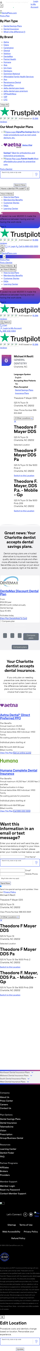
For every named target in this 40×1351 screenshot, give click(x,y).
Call (21, 811)
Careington (9, 48)
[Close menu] (2, 250)
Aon (5, 79)
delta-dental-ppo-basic (14, 88)
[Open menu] (1, 10)
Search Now (20, 185)
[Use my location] (36, 174)
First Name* (30, 857)
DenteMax (8, 56)
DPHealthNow (10, 94)
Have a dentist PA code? (13, 188)
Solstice (7, 53)
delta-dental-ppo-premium (16, 91)
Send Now (5, 883)
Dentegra (8, 71)
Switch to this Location (24, 475)
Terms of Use (25, 1225)
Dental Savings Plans (13, 26)
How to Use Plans (11, 197)
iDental (7, 50)
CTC (5, 100)
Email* (28, 870)
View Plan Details (8, 618)
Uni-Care (8, 68)
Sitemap (12, 1225)
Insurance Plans (22, 393)
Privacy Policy (9, 892)
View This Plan (6, 753)
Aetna (6, 42)
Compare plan (8, 621)
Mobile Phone (31, 874)
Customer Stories (11, 203)
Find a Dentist (6, 169)
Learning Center (11, 208)
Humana (7, 62)
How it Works (7, 194)
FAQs (6, 206)
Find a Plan (5, 16)
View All (4, 105)
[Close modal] (2, 1317)
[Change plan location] (1, 6)
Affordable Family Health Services (19, 77)
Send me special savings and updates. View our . (19, 890)
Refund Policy (18, 1238)
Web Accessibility (11, 1231)
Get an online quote (22, 753)
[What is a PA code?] (27, 188)
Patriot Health (10, 59)
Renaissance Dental (12, 82)
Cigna (6, 45)
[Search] (2, 246)
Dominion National (12, 74)
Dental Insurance (11, 29)
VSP (5, 97)
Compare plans (31, 636)
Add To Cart (21, 618)
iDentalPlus (9, 85)
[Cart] (6, 246)
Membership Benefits (13, 200)
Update (20, 1349)
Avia (5, 65)
